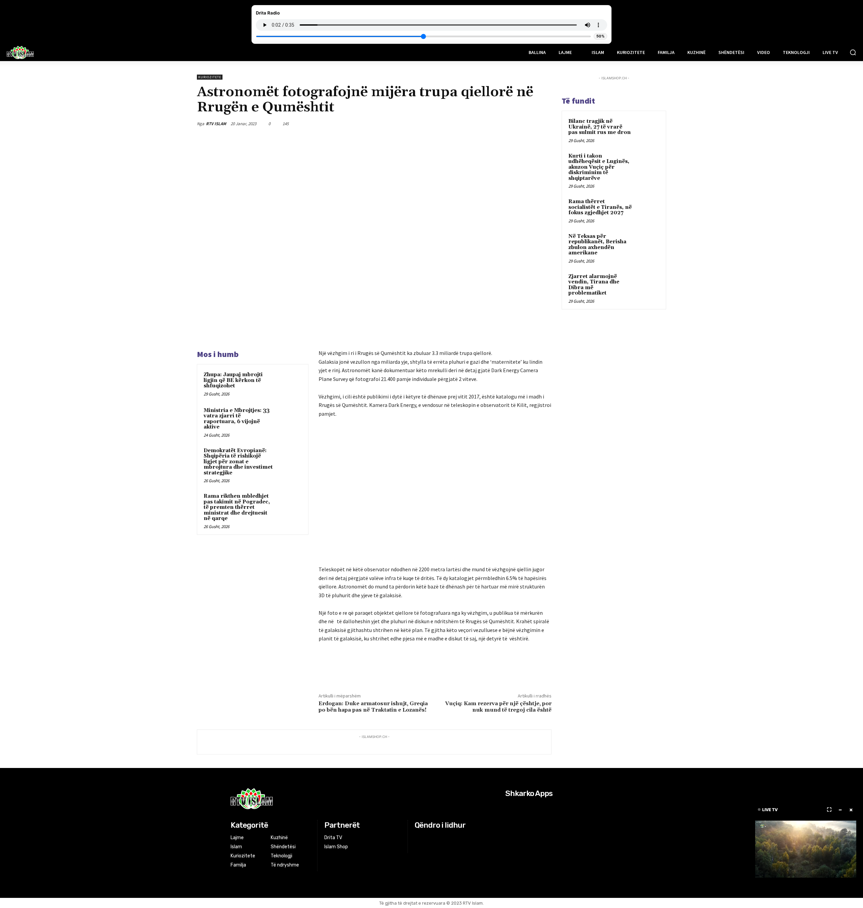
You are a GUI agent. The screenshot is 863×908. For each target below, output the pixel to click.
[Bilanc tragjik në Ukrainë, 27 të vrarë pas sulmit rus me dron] (647, 129)
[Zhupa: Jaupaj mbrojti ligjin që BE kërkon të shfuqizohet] (289, 383)
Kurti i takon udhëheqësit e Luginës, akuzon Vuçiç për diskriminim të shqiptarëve (598, 167)
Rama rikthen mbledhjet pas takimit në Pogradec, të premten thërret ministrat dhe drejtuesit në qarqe (237, 507)
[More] (544, 123)
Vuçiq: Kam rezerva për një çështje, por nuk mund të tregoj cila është (498, 706)
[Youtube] (444, 838)
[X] (497, 123)
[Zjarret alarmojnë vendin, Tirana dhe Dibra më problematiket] (647, 284)
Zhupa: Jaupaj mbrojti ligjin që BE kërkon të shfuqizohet (233, 380)
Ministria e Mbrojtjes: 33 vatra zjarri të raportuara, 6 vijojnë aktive (237, 419)
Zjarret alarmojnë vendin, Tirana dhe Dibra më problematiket (593, 285)
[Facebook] (482, 123)
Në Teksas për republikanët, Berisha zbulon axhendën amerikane (597, 244)
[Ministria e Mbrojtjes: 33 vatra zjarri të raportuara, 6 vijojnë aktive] (289, 419)
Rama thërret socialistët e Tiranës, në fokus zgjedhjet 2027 (600, 207)
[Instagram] (427, 838)
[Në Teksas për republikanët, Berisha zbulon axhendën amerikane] (647, 244)
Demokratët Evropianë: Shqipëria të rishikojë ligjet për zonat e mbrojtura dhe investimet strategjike (238, 461)
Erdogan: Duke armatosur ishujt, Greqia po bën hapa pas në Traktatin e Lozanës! (373, 706)
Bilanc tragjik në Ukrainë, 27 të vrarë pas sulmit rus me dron (599, 127)
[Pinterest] (513, 123)
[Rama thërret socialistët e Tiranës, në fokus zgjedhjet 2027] (647, 209)
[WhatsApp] (528, 123)
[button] (853, 52)
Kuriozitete (209, 77)
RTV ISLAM (216, 124)
